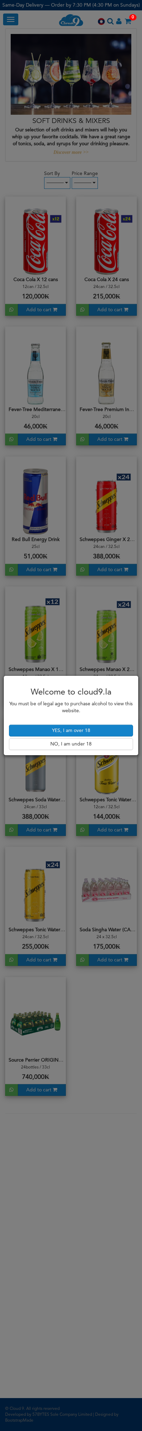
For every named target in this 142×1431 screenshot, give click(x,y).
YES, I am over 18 (71, 730)
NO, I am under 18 (71, 744)
